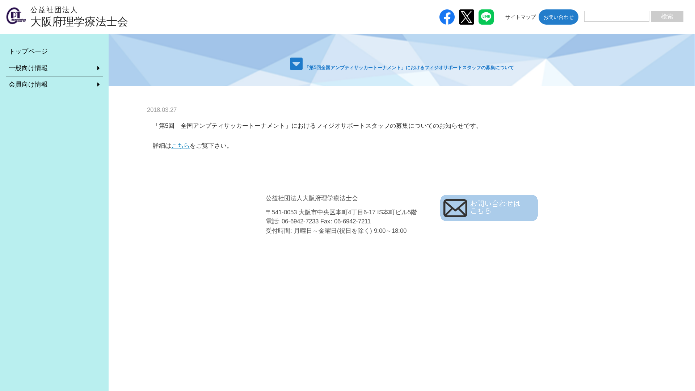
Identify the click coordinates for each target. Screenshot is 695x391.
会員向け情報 (28, 84)
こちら (180, 145)
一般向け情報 (28, 68)
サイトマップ (520, 17)
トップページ (28, 51)
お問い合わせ (558, 17)
